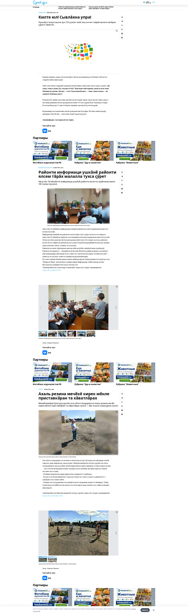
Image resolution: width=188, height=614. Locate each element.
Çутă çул (40, 2)
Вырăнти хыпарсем (45, 167)
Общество (42, 12)
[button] (116, 307)
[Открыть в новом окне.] (46, 131)
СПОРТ (40, 389)
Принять (145, 610)
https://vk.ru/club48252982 (52, 496)
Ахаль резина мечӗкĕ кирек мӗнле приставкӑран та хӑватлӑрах (101, 7)
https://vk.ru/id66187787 (51, 270)
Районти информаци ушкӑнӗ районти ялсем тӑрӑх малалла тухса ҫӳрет (71, 7)
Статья (36, 7)
